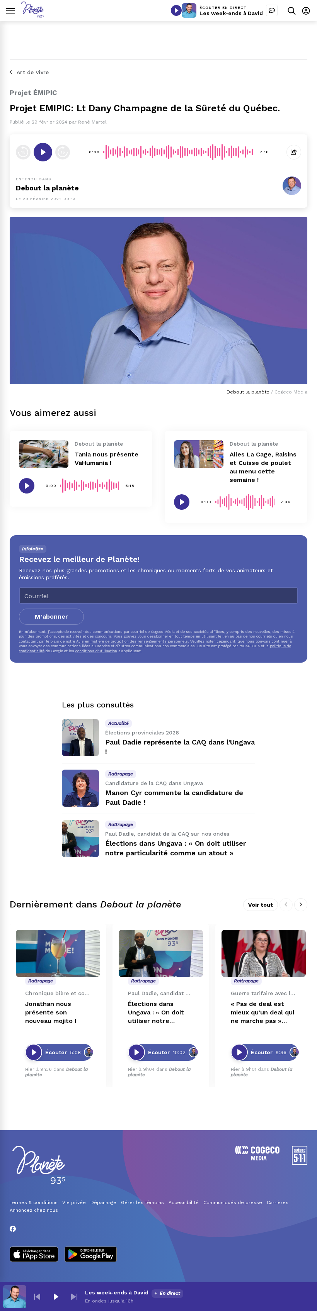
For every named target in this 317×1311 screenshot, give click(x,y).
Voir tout (260, 905)
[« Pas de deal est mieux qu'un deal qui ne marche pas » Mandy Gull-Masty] (264, 953)
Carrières (277, 1202)
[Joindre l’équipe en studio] (272, 10)
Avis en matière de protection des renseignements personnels (132, 641)
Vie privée (74, 1202)
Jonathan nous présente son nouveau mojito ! (50, 1012)
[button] (37, 1296)
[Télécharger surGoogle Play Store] (91, 1255)
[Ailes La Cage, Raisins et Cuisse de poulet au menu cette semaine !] (198, 454)
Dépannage (103, 1202)
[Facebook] (13, 1229)
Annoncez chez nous (34, 1210)
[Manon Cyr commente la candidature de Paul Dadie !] (80, 788)
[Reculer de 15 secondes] (23, 152)
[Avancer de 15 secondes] (62, 152)
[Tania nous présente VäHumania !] (43, 454)
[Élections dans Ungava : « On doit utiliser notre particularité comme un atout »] (80, 838)
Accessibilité (184, 1202)
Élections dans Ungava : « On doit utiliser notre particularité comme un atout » (159, 1012)
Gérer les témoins (142, 1202)
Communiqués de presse (232, 1202)
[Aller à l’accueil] (32, 16)
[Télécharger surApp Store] (34, 1255)
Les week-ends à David (231, 13)
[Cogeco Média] (257, 1158)
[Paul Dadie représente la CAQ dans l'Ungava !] (80, 737)
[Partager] (293, 152)
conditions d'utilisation (96, 651)
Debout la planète (47, 188)
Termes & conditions (34, 1202)
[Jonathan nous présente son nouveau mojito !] (58, 953)
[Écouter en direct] (176, 10)
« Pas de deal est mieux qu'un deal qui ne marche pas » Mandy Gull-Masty (262, 1012)
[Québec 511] (299, 1163)
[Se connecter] (306, 10)
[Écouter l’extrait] (43, 152)
